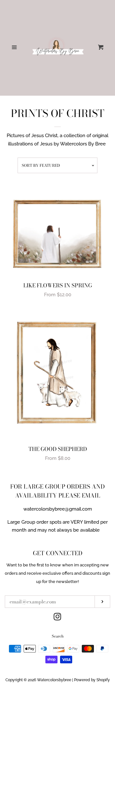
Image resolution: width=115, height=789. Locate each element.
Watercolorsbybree (54, 680)
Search (58, 636)
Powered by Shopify (92, 680)
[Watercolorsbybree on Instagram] (57, 618)
